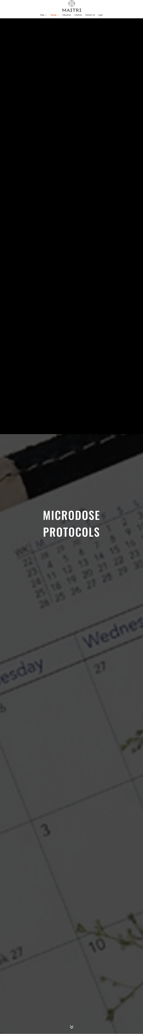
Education (67, 15)
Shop (42, 15)
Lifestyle (78, 15)
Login (100, 15)
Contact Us (90, 15)
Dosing (53, 15)
